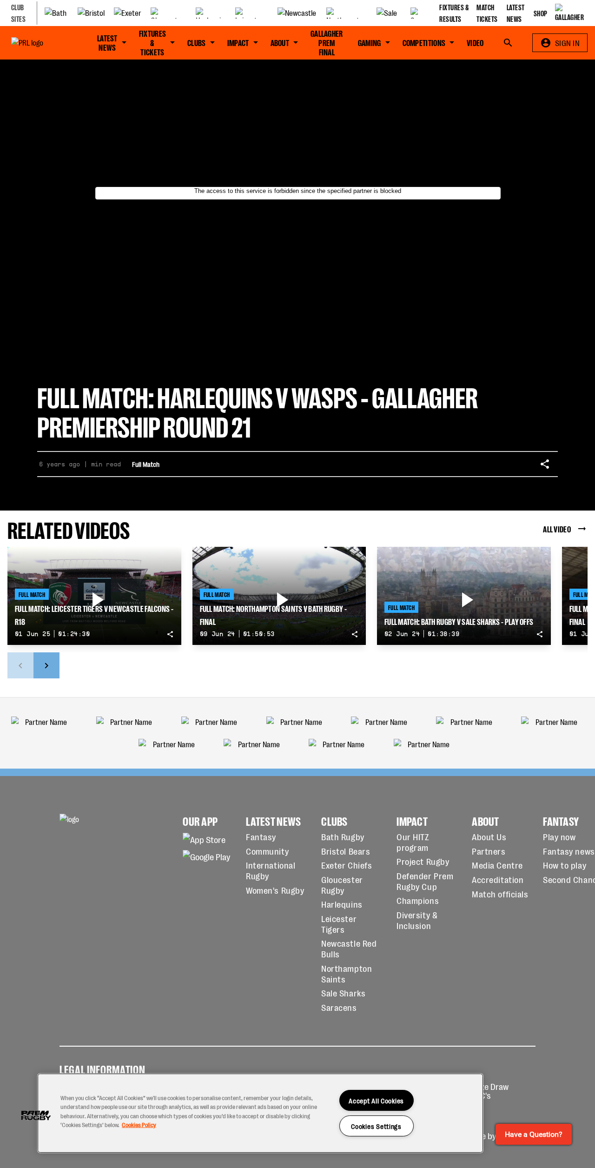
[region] (260, 1113)
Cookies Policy (139, 1124)
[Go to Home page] (39, 43)
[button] (36, 1115)
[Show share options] (545, 464)
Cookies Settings (376, 1126)
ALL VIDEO (557, 529)
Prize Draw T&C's (490, 1090)
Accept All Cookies (376, 1100)
